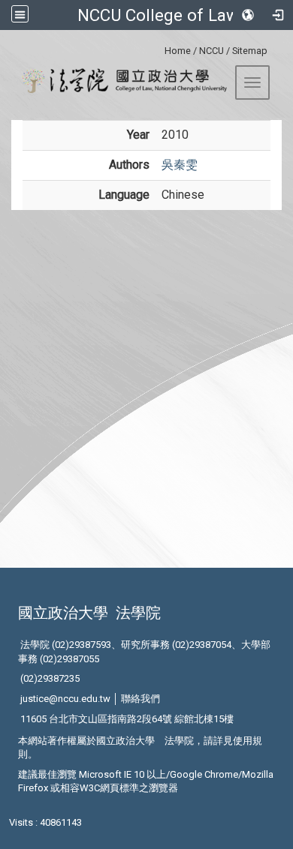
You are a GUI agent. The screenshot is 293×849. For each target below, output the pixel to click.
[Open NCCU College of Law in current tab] (119, 81)
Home (178, 50)
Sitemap (249, 50)
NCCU (211, 50)
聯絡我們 (140, 698)
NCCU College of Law (158, 15)
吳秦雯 (180, 165)
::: (159, 48)
